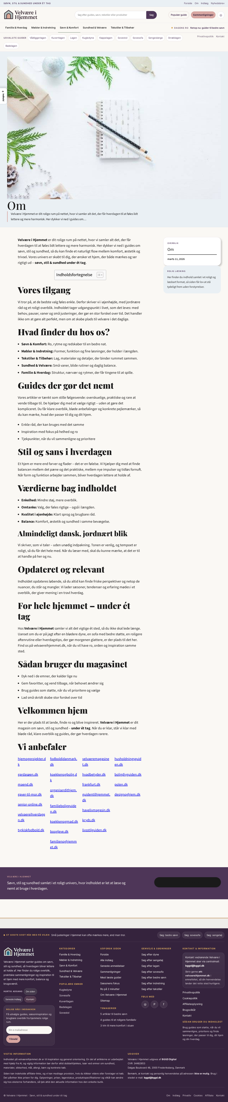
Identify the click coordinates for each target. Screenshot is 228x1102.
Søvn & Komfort (69, 27)
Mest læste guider (110, 977)
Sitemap (105, 1000)
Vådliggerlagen (38, 37)
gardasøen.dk (28, 774)
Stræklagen (174, 37)
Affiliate (209, 1095)
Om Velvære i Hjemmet (113, 994)
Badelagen (11, 45)
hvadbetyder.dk (94, 774)
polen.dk (121, 784)
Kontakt (220, 36)
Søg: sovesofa (192, 935)
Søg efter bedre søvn (153, 977)
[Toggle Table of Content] (98, 275)
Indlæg (204, 3)
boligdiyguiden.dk (128, 774)
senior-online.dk (30, 804)
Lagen (73, 37)
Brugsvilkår (189, 1009)
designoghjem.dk (127, 794)
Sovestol (122, 37)
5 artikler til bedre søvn (113, 1013)
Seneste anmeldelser (112, 965)
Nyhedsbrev (217, 3)
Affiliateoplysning (193, 1003)
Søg (151, 15)
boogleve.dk (59, 831)
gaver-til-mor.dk (30, 794)
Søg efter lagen (150, 965)
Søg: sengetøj (214, 935)
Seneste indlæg (13, 999)
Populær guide (179, 14)
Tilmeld (13, 1039)
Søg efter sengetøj (152, 960)
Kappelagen (105, 37)
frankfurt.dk (91, 784)
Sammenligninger (203, 14)
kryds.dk (88, 820)
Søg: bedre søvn (169, 935)
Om (196, 3)
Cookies (198, 1095)
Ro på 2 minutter (110, 988)
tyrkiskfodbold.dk (31, 830)
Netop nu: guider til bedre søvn (207, 27)
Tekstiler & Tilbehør (122, 27)
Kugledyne (88, 37)
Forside (188, 3)
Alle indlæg (106, 960)
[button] (3, 96)
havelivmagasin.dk (96, 810)
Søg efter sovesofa (152, 971)
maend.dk (25, 784)
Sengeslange (155, 37)
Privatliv (187, 1095)
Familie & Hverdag (16, 27)
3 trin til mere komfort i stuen (117, 1025)
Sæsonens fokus (110, 983)
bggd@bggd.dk (194, 965)
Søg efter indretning (153, 983)
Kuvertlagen (58, 37)
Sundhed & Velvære (95, 27)
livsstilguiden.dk (94, 830)
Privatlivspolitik (205, 36)
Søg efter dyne (150, 954)
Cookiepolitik (190, 998)
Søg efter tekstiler (151, 988)
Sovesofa (138, 37)
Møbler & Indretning (43, 27)
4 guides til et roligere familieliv (118, 1019)
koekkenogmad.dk (64, 821)
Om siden (30, 991)
